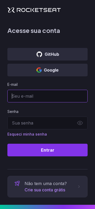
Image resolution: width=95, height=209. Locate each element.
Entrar (47, 150)
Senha (12, 111)
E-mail (12, 84)
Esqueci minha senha (27, 134)
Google (51, 70)
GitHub (52, 54)
